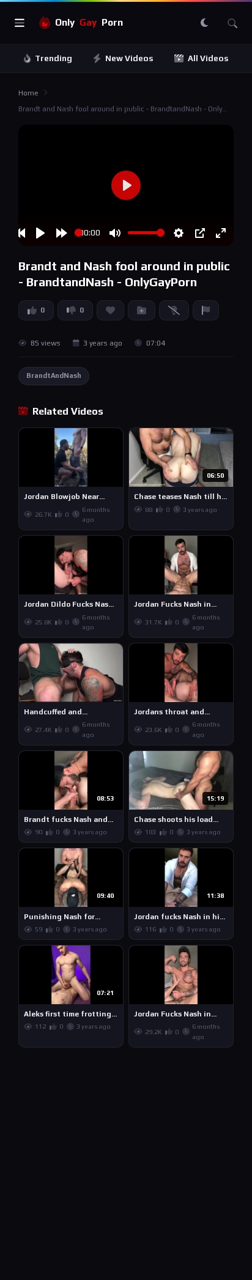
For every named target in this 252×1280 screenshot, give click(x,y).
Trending (53, 58)
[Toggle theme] (204, 23)
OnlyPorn (89, 22)
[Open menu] (19, 23)
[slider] (79, 233)
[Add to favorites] (113, 443)
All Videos (208, 58)
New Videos (129, 58)
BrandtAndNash (53, 375)
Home (28, 93)
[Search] (232, 23)
